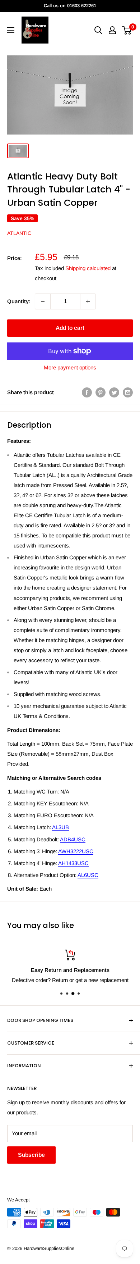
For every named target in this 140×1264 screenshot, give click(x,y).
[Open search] (98, 30)
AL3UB (60, 827)
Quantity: (19, 301)
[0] (126, 30)
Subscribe (31, 1155)
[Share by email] (128, 392)
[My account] (112, 30)
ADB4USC (72, 839)
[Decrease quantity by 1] (42, 301)
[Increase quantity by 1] (87, 301)
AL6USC (88, 875)
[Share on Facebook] (87, 392)
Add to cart (70, 328)
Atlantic (19, 233)
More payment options (70, 367)
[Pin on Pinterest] (100, 392)
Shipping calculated (88, 268)
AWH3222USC (75, 851)
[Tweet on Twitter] (114, 392)
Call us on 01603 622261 (70, 5)
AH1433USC (73, 863)
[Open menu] (10, 30)
